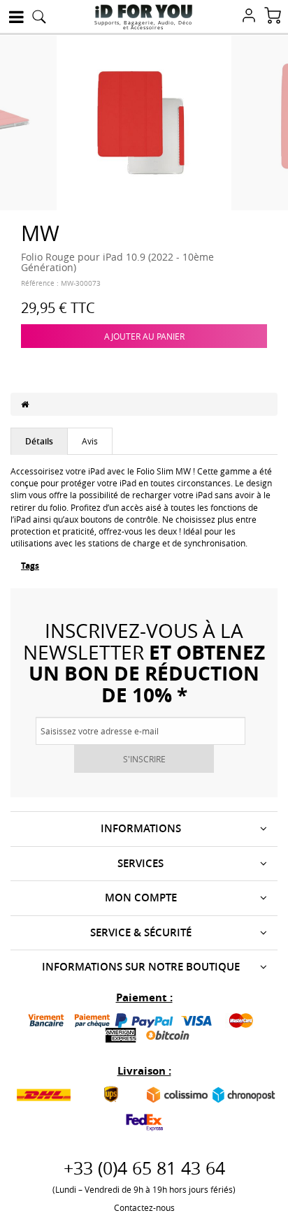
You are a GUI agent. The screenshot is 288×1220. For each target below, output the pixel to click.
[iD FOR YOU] (143, 11)
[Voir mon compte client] (249, 16)
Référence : (40, 283)
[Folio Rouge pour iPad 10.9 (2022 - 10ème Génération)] (144, 121)
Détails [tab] (39, 441)
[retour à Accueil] (25, 403)
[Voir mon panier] (273, 16)
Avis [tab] (90, 440)
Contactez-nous (144, 1207)
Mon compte (141, 897)
